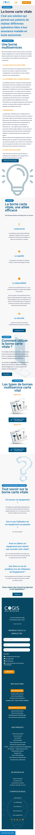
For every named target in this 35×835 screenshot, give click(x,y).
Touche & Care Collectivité (17, 760)
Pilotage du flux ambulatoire (17, 698)
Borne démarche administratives (17, 717)
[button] (16, 2)
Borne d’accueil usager (17, 713)
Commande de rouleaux (17, 783)
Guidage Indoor (10, 700)
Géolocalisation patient (17, 751)
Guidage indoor (18, 753)
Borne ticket (18, 738)
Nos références (18, 806)
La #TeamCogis (18, 802)
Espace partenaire (17, 778)
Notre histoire (17, 798)
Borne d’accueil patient (17, 696)
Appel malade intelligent (22, 700)
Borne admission (17, 740)
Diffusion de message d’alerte (17, 744)
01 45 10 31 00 (17, 624)
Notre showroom (17, 811)
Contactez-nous (17, 780)
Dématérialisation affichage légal (17, 715)
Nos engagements (17, 815)
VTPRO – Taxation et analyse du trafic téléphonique (17, 746)
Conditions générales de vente (17, 785)
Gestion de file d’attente (17, 694)
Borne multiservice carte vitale (17, 742)
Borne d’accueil (18, 736)
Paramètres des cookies (7, 833)
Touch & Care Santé (17, 734)
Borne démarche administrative (17, 757)
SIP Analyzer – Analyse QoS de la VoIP (18, 749)
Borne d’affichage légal (18, 755)
